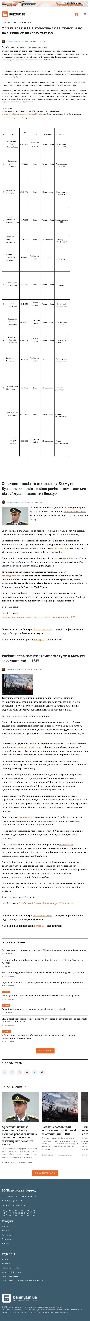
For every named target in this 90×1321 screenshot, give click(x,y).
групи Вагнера (25, 817)
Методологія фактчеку (11, 1272)
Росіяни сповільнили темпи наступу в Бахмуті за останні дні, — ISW (38, 617)
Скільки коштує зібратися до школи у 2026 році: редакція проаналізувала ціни (44, 950)
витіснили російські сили (26, 747)
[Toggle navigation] (85, 14)
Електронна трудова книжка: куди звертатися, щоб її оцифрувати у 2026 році (43, 972)
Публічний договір (10, 1276)
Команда (5, 1259)
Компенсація (7, 1235)
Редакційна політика (11, 1268)
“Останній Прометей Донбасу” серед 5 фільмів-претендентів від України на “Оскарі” (42, 961)
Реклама (5, 1243)
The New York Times (75, 511)
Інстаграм (38, 639)
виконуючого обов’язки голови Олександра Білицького (22, 114)
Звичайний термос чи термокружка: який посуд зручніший (33, 1009)
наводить (17, 716)
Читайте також (13, 1087)
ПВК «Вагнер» (62, 548)
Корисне (5, 1231)
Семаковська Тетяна (15, 41)
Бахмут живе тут (42, 915)
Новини (5, 1226)
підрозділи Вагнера (13, 575)
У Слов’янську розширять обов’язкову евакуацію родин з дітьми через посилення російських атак (39, 1036)
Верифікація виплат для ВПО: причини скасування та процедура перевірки (42, 982)
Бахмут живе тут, (43, 629)
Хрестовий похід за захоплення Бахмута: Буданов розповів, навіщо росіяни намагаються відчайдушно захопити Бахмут (19, 1135)
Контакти (6, 1264)
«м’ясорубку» (66, 844)
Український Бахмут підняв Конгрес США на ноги (46, 903)
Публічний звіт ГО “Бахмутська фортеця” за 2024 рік (24, 1280)
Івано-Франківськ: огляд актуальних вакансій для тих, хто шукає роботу (40, 995)
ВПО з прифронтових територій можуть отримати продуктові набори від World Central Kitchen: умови (44, 1020)
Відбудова (6, 1239)
